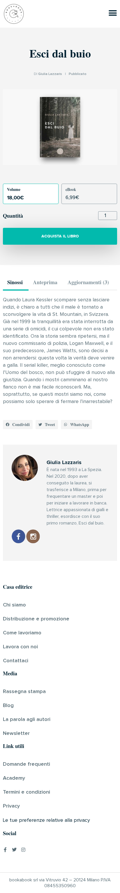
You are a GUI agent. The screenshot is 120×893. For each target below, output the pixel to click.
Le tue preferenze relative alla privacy (46, 820)
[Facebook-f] (5, 849)
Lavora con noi (20, 646)
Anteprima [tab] (45, 282)
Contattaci (15, 660)
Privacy (11, 806)
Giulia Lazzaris (50, 74)
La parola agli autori (26, 719)
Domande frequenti (26, 764)
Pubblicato (78, 74)
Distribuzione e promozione (36, 619)
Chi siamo (14, 605)
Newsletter (16, 733)
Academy (14, 778)
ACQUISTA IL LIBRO (60, 236)
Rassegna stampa (24, 691)
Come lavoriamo (22, 633)
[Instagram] (23, 849)
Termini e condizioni (26, 792)
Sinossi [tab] (15, 282)
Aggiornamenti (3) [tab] (88, 282)
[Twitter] (14, 849)
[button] (18, 424)
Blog (8, 705)
